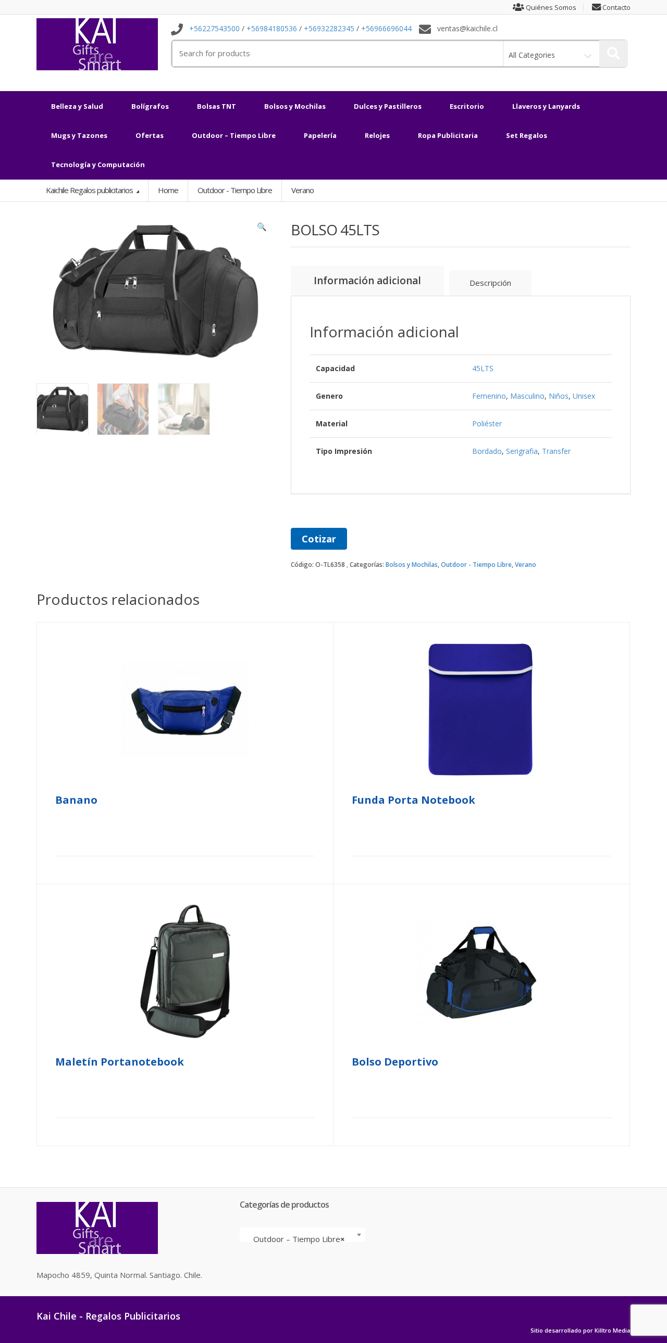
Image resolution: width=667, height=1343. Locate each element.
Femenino (489, 396)
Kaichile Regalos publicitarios (90, 190)
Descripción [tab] (490, 282)
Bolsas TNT (216, 106)
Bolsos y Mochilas (295, 106)
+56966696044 (386, 29)
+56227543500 (214, 29)
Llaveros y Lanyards (546, 106)
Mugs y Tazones (79, 135)
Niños (559, 396)
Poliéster (487, 423)
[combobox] (302, 1234)
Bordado (487, 451)
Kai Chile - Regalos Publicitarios (108, 1316)
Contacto (616, 7)
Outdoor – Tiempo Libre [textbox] (299, 1239)
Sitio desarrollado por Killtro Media (580, 1330)
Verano (525, 564)
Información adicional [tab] (367, 280)
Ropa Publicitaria (448, 135)
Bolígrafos (150, 106)
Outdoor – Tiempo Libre (234, 135)
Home (168, 190)
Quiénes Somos (550, 7)
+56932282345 (329, 29)
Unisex (584, 396)
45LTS (482, 368)
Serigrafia (522, 451)
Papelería (320, 135)
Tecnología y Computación (98, 164)
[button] (262, 229)
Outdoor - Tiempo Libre (476, 564)
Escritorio (467, 106)
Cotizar (319, 539)
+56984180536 (271, 29)
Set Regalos (526, 135)
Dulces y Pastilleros (388, 106)
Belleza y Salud (77, 106)
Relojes (377, 135)
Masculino (527, 396)
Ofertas (149, 135)
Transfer (556, 451)
